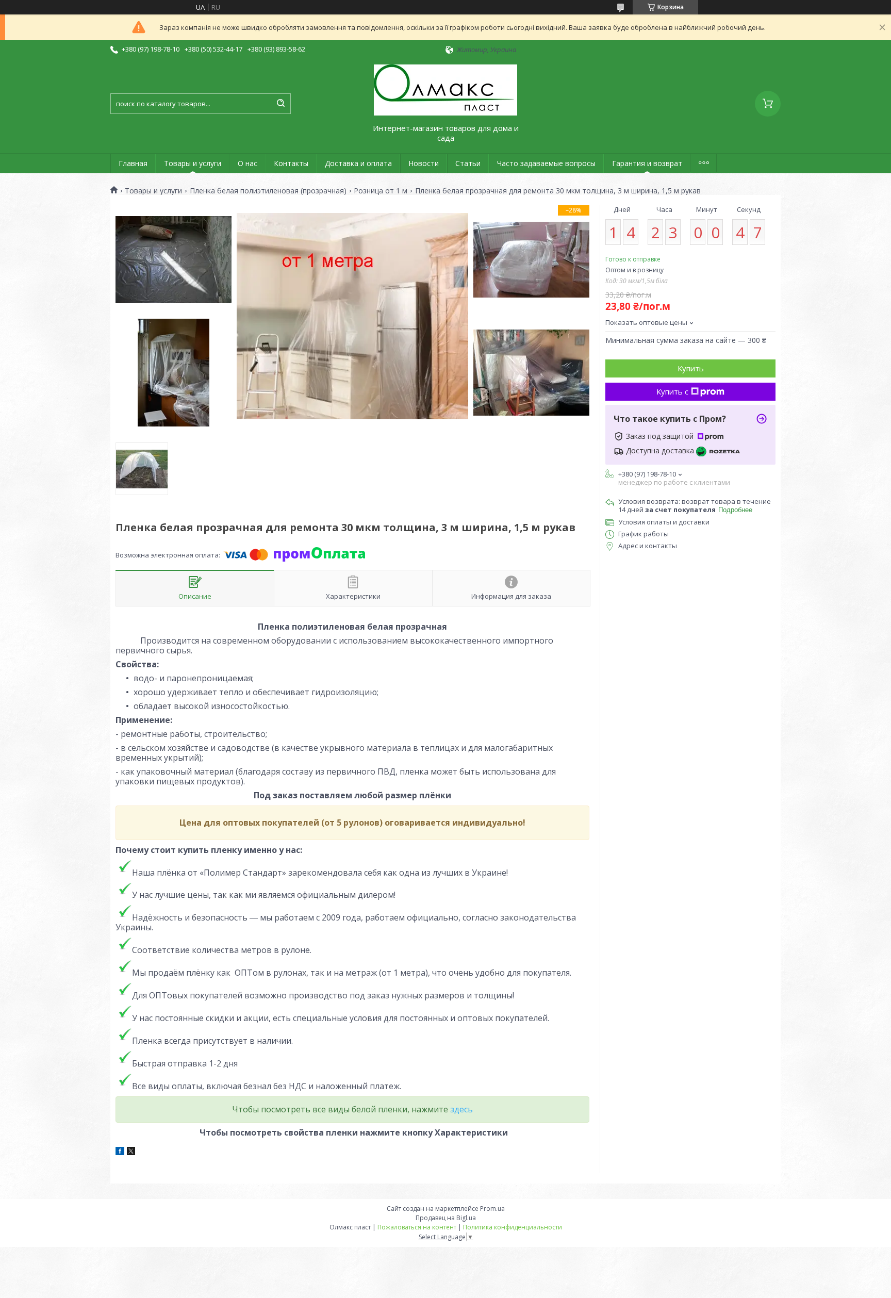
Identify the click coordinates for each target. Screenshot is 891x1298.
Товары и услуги (192, 163)
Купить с (672, 391)
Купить (691, 368)
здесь (461, 1109)
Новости (423, 163)
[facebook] (120, 1152)
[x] (131, 1152)
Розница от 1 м (380, 190)
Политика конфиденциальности (512, 1227)
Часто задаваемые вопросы (546, 163)
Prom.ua (492, 1208)
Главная (133, 163)
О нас (247, 163)
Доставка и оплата (358, 163)
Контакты (291, 163)
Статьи (468, 163)
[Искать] (280, 103)
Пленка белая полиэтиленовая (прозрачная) (268, 190)
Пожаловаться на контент (416, 1227)
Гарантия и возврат (647, 163)
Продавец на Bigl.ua (446, 1217)
